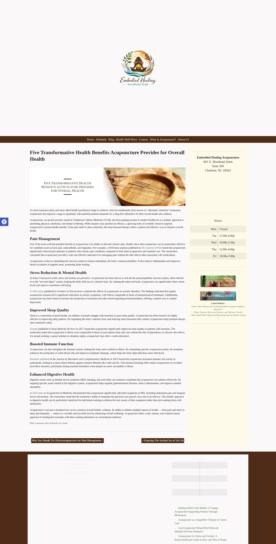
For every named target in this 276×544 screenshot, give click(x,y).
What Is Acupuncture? (163, 139)
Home (90, 139)
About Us (183, 139)
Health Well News (126, 139)
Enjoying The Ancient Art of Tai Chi (163, 440)
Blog (111, 139)
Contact (143, 139)
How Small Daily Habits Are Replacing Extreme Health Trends (219, 315)
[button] (4, 222)
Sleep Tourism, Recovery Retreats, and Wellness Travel (218, 312)
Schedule (101, 139)
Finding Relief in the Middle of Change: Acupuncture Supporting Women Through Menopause (196, 511)
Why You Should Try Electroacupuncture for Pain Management (67, 440)
